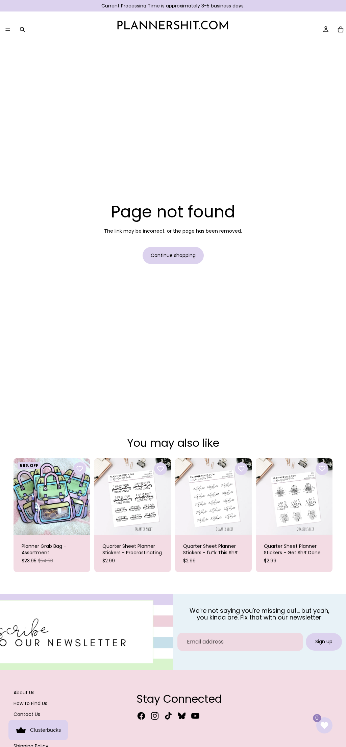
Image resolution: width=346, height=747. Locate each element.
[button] (79, 468)
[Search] (22, 29)
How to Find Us (30, 703)
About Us (24, 692)
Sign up (323, 641)
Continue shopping (173, 255)
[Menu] (8, 29)
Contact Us (27, 714)
